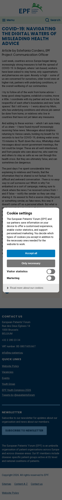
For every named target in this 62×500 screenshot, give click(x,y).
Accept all (31, 253)
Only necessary (31, 263)
